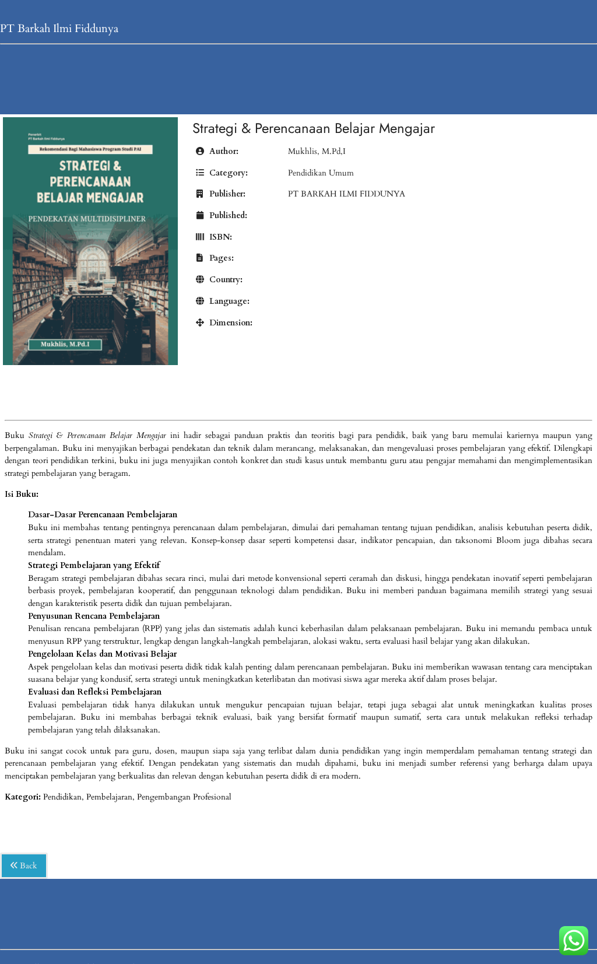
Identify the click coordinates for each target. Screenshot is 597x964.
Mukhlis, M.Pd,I (317, 151)
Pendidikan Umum (321, 172)
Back (27, 865)
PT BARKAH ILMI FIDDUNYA (346, 193)
